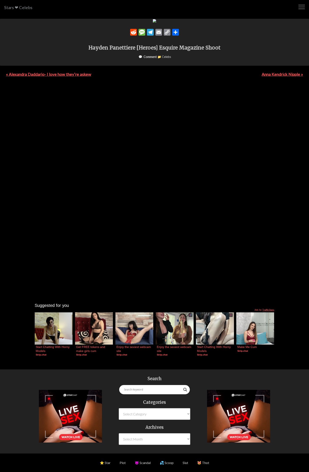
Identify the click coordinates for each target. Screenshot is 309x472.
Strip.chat (41, 354)
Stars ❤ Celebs (18, 7)
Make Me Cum (247, 347)
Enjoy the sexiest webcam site (134, 348)
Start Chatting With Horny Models (53, 348)
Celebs (166, 57)
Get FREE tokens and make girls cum (91, 348)
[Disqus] (154, 140)
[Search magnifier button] (185, 390)
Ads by (264, 310)
